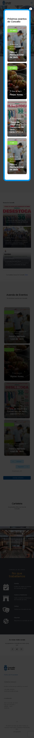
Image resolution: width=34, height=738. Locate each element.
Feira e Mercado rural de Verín (17, 54)
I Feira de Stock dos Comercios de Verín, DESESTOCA (17, 127)
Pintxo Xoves (16, 94)
